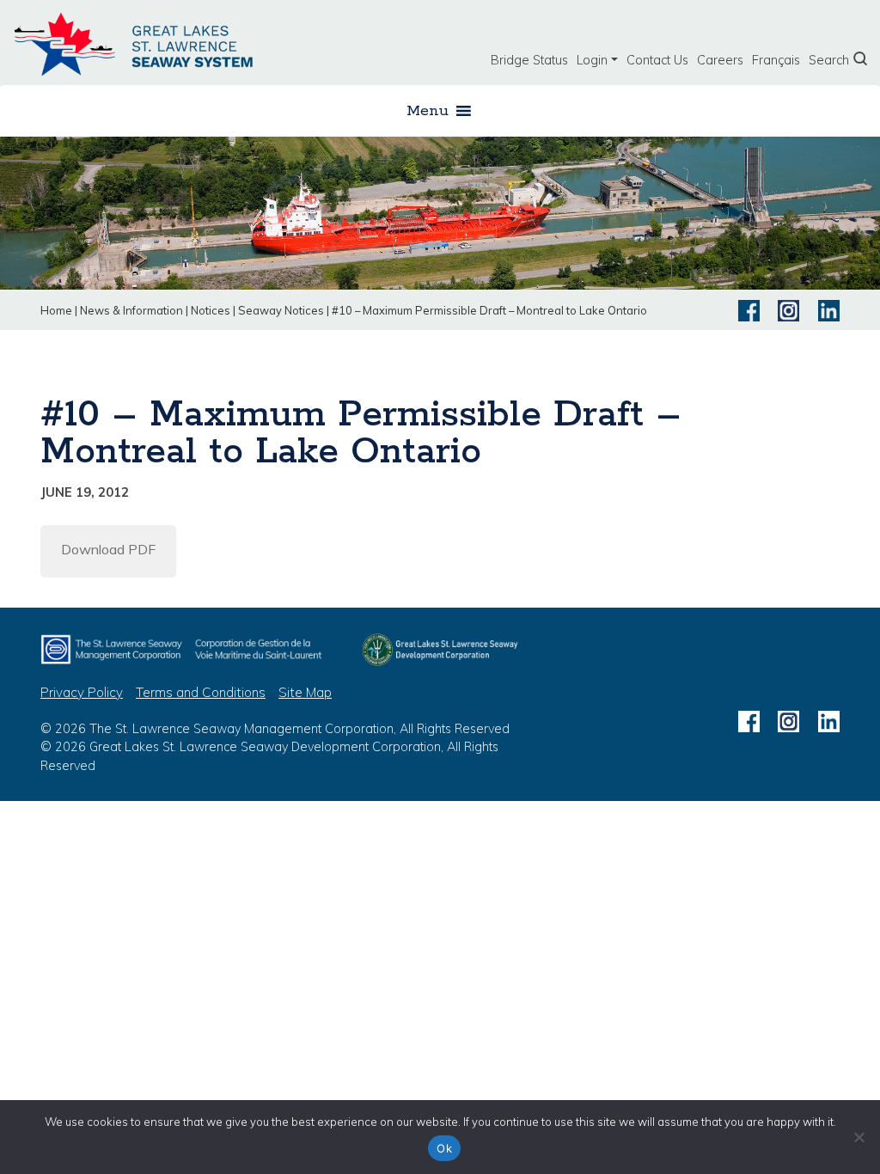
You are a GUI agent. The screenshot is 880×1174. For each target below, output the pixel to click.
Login (592, 60)
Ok (444, 1148)
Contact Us (657, 60)
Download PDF (108, 549)
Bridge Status (529, 60)
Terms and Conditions (201, 692)
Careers (720, 60)
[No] (858, 1137)
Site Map (305, 692)
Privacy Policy (81, 692)
